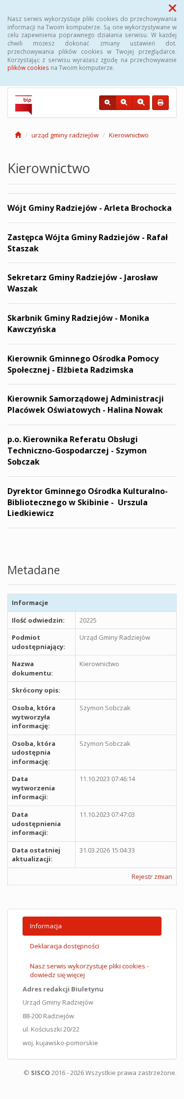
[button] (172, 8)
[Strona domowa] (18, 135)
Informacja (46, 925)
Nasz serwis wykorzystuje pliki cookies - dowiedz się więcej (89, 971)
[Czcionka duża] (141, 102)
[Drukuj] (160, 102)
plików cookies (28, 67)
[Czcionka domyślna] (107, 102)
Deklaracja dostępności (64, 946)
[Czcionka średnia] (123, 102)
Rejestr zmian (151, 876)
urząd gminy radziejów (65, 135)
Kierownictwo (129, 135)
